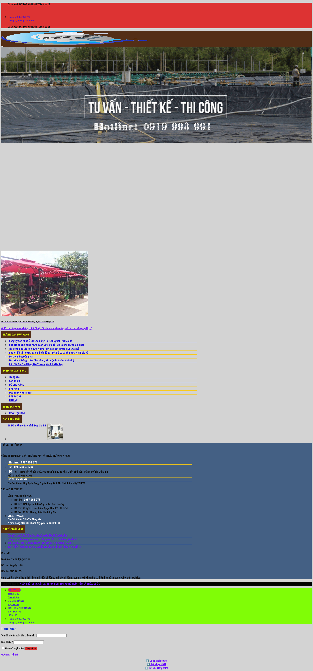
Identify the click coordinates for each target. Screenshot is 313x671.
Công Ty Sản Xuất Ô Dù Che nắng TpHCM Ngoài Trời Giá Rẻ (40, 341)
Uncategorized (17, 413)
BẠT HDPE (14, 388)
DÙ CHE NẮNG (16, 385)
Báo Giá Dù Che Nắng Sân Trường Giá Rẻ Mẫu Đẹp (36, 364)
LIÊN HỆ (13, 400)
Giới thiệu (14, 381)
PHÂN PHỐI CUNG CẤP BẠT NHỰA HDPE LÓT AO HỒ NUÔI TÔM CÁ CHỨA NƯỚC (60, 584)
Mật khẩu (7, 642)
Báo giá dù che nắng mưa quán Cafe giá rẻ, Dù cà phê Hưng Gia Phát (46, 345)
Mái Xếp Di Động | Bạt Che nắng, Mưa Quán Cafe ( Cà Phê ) (41, 360)
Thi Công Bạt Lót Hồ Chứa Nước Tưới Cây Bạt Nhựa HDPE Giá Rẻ (44, 348)
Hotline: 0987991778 (19, 17)
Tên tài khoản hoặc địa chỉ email (18, 635)
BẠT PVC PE (15, 396)
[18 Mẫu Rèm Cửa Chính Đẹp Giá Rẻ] (55, 439)
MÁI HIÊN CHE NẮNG (20, 392)
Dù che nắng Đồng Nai (21, 356)
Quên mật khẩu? (9, 654)
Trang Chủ (14, 377)
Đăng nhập (31, 648)
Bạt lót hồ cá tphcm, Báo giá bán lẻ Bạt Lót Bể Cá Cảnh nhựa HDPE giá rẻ (48, 352)
